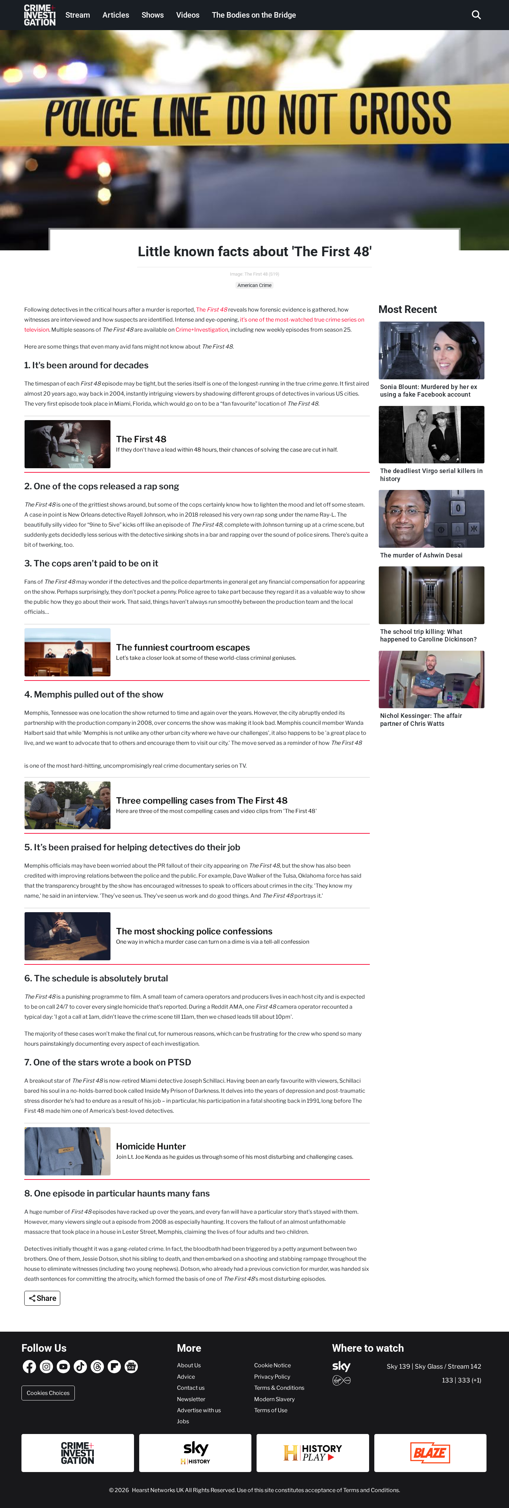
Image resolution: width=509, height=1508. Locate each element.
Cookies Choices (48, 1392)
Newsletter (191, 1399)
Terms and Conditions (371, 1490)
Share (46, 1298)
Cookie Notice (272, 1365)
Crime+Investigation (202, 329)
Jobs (183, 1421)
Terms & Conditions (279, 1387)
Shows (153, 15)
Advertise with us (199, 1410)
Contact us (191, 1387)
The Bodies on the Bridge (254, 15)
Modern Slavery (274, 1399)
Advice (186, 1376)
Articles (115, 15)
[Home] (39, 15)
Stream (77, 15)
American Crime (254, 285)
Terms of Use (270, 1410)
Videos (187, 15)
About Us (189, 1365)
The (211, 309)
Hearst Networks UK (158, 1490)
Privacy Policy (272, 1376)
